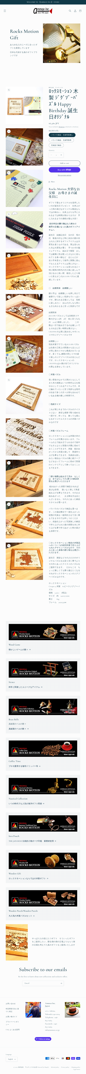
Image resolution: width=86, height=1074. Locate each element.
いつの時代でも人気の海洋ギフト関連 (25, 804)
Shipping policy (75, 1067)
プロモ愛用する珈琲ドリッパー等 (23, 766)
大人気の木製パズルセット (20, 916)
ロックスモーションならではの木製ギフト (27, 878)
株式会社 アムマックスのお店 (27, 1067)
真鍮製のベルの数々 (17, 729)
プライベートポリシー (12, 1023)
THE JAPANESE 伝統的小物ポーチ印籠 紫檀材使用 (31, 841)
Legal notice (76, 1069)
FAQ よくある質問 (13, 1030)
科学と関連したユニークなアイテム (24, 687)
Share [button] (53, 182)
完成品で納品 (56, 145)
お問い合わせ (11, 1004)
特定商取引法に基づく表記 (12, 1010)
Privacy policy (65, 1067)
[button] (4, 10)
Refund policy (55, 1067)
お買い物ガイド (11, 1017)
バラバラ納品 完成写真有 (61, 140)
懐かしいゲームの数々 (18, 650)
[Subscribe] (61, 983)
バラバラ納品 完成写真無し (62, 135)
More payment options (64, 175)
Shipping (61, 127)
